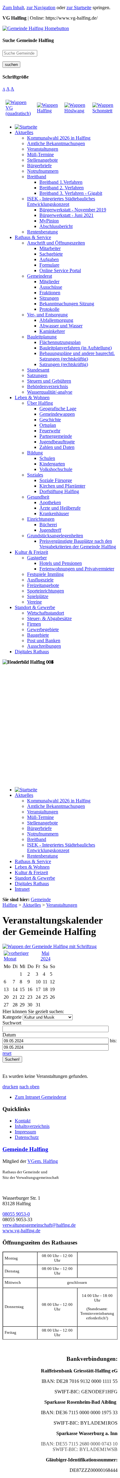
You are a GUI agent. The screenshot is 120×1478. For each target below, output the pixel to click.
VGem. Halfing (42, 1161)
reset (6, 1053)
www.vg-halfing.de (21, 1230)
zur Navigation (40, 7)
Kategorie (12, 1017)
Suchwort (11, 1022)
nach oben (29, 1086)
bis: (113, 1040)
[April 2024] (20, 958)
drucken (10, 1086)
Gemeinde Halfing (25, 1149)
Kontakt (22, 1120)
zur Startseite (78, 7)
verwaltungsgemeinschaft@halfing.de (39, 1225)
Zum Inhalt (13, 7)
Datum (9, 1034)
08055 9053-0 (16, 1214)
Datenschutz (27, 1137)
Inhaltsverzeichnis (32, 1126)
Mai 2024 (45, 956)
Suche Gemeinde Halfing (28, 40)
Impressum (25, 1131)
